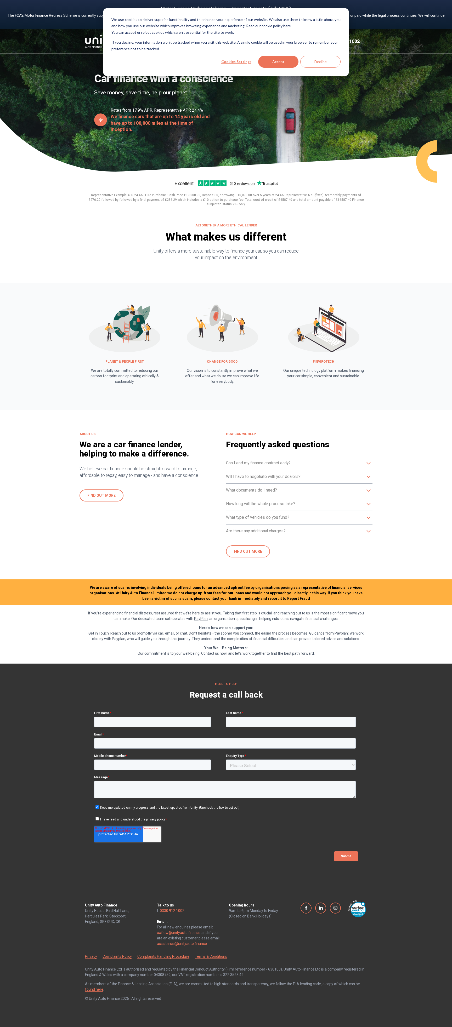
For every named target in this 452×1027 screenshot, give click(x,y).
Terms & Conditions (211, 956)
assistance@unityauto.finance (182, 944)
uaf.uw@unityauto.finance (179, 933)
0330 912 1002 (172, 911)
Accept (278, 61)
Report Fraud (298, 598)
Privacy (91, 956)
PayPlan (201, 619)
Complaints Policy (117, 956)
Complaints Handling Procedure (163, 956)
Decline (320, 61)
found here (94, 989)
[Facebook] (306, 908)
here (287, 26)
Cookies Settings (236, 61)
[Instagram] (335, 908)
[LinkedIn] (321, 908)
